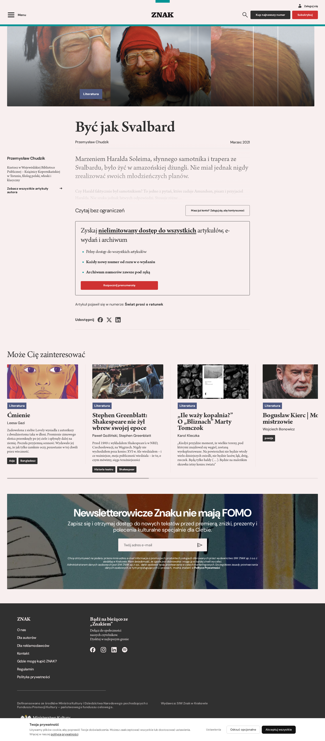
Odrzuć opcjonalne (243, 729)
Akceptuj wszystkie (279, 729)
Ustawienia (213, 729)
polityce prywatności (64, 734)
